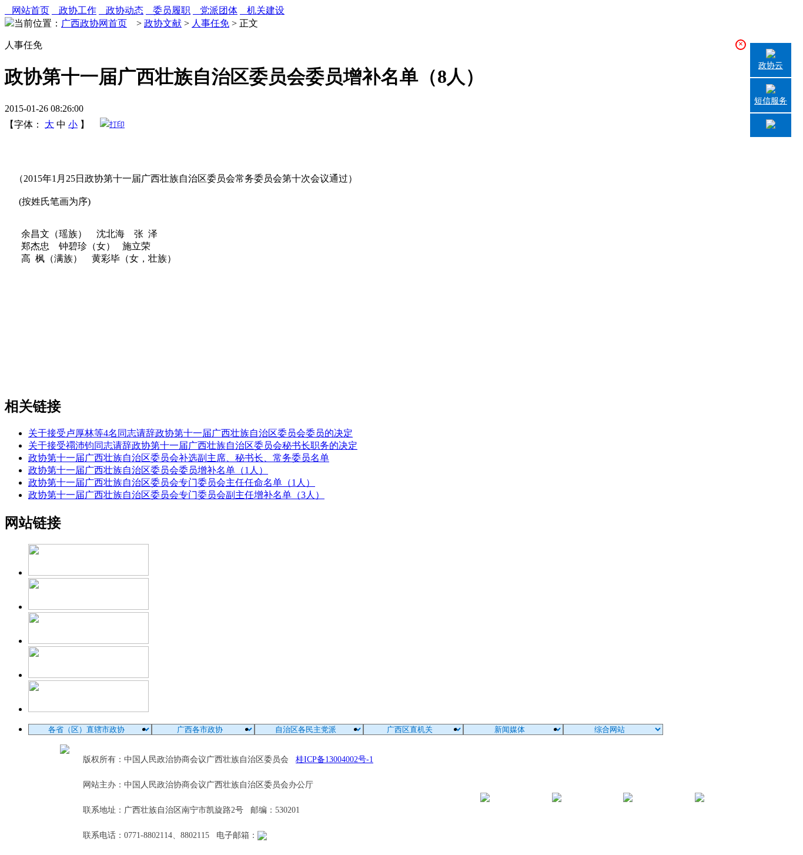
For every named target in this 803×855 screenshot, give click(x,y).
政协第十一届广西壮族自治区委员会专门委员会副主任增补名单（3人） (176, 495)
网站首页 (27, 10)
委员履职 (168, 10)
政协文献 (163, 23)
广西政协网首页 (94, 23)
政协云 (770, 65)
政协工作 (74, 10)
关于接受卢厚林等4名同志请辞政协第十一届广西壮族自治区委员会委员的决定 (190, 433)
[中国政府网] (88, 607)
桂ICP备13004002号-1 (334, 759)
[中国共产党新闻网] (88, 572)
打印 (117, 124)
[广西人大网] (88, 675)
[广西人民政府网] (88, 709)
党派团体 (215, 10)
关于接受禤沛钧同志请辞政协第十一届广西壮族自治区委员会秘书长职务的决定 (192, 445)
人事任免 (210, 23)
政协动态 (121, 10)
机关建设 (262, 10)
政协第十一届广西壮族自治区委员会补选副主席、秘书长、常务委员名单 (178, 458)
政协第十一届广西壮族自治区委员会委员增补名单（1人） (148, 470)
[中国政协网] (88, 641)
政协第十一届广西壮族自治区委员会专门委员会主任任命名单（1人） (171, 482)
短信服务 (770, 100)
